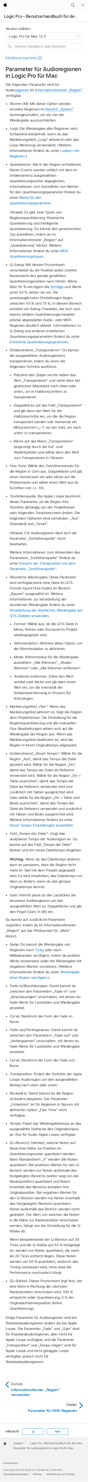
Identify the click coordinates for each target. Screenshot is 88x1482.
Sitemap (37, 1474)
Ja (33, 1431)
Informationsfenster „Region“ (58, 90)
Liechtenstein (10, 1463)
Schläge (57, 287)
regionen (22, 90)
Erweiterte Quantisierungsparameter (39, 342)
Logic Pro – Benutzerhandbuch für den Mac (45, 16)
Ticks (39, 950)
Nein (57, 1431)
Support (18, 1443)
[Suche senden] (10, 46)
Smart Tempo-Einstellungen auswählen (41, 825)
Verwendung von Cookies (60, 1474)
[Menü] (83, 5)
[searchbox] (44, 46)
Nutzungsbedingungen (15, 1474)
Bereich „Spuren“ (59, 109)
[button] (72, 5)
